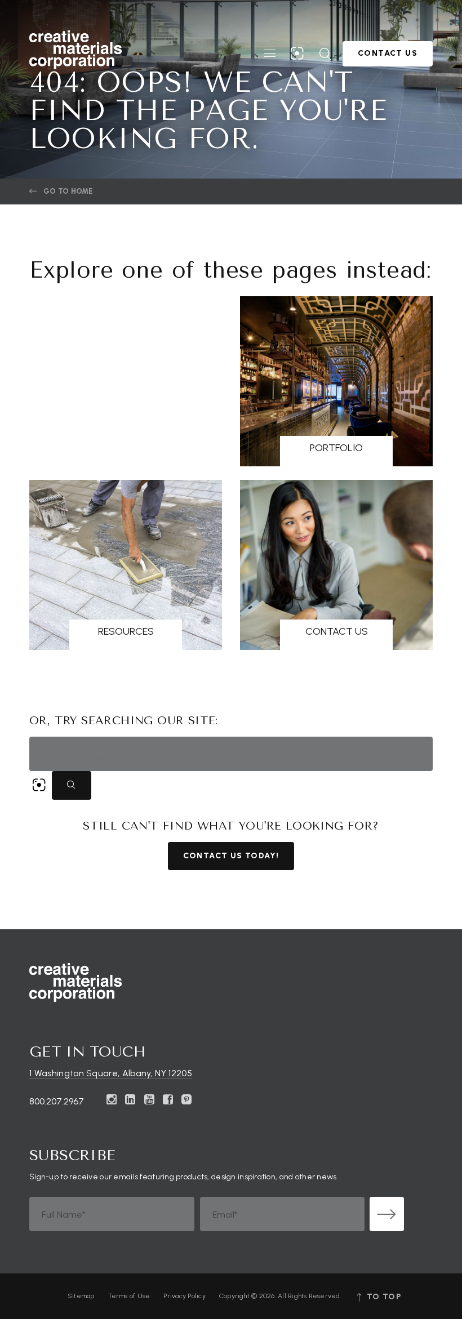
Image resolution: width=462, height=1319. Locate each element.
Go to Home (68, 191)
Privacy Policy (184, 1296)
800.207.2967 (56, 1101)
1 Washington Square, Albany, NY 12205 (110, 1073)
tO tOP (382, 1297)
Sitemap (81, 1296)
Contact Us (387, 53)
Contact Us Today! (231, 856)
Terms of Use (129, 1296)
